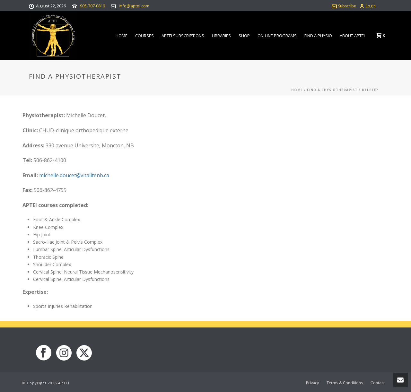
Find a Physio (318, 36)
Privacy (312, 383)
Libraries (221, 36)
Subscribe (347, 6)
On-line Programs (277, 36)
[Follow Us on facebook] (43, 353)
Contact (378, 383)
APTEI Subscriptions (183, 36)
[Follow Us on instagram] (64, 353)
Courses (144, 36)
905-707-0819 (92, 6)
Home (121, 36)
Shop (244, 36)
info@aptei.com (134, 6)
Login (371, 6)
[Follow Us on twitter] (84, 353)
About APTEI (352, 36)
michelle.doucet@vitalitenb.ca (74, 175)
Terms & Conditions (345, 383)
